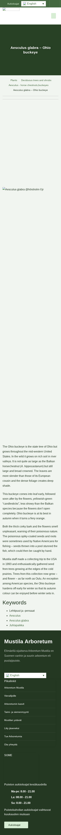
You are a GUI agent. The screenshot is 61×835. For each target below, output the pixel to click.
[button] (33, 3)
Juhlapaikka (16, 625)
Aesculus (15, 615)
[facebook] (21, 762)
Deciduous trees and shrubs (36, 80)
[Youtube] (21, 773)
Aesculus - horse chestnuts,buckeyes (28, 85)
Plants (14, 80)
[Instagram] (21, 768)
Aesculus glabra (19, 620)
